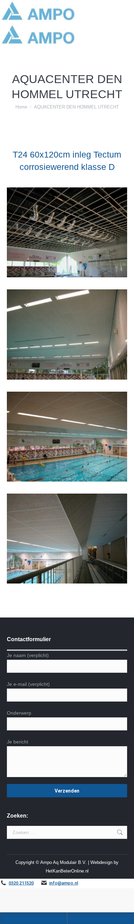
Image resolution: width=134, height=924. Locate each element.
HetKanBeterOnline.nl (67, 871)
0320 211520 (21, 883)
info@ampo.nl (63, 883)
